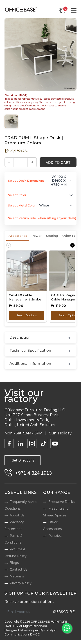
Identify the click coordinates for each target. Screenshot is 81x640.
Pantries (54, 536)
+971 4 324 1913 (33, 473)
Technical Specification (30, 350)
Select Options (26, 315)
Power (37, 235)
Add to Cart (58, 162)
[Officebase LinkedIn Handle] (20, 443)
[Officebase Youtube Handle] (54, 443)
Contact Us (18, 569)
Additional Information (30, 363)
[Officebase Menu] (73, 10)
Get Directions (22, 460)
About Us (17, 515)
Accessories (18, 235)
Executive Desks (61, 502)
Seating (52, 235)
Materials (17, 576)
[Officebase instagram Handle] (31, 443)
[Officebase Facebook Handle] (9, 443)
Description (20, 337)
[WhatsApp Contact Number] (67, 628)
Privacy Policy (21, 583)
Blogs (14, 563)
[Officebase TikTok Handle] (43, 443)
